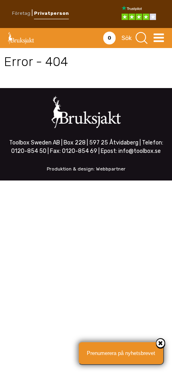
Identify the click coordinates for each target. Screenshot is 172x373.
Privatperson (51, 13)
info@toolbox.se (139, 151)
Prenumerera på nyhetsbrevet (121, 353)
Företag (21, 13)
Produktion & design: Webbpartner (86, 169)
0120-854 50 (28, 151)
